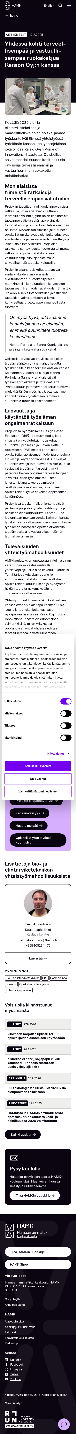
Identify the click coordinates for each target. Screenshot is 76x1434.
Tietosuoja (12, 1343)
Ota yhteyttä (12, 1299)
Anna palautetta (15, 1304)
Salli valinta (38, 778)
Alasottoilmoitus (15, 1321)
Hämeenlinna (58, 978)
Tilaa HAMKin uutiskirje (33, 1195)
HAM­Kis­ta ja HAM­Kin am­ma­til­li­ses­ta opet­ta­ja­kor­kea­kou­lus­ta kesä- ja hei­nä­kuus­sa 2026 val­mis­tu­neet (35, 1117)
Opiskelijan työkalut (54, 1394)
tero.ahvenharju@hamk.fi (38, 940)
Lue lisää (36, 958)
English (49, 5)
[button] (64, 1424)
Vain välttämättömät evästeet (38, 791)
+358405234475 (38, 945)
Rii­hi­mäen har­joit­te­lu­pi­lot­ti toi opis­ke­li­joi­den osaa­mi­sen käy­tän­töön (36, 1036)
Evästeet (10, 1332)
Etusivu (14, 15)
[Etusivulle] (17, 5)
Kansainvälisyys (28, 813)
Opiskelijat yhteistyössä (34, 984)
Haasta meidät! (27, 826)
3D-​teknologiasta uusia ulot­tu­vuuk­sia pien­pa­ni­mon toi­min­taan (36, 1090)
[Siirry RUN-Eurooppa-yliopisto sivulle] (19, 1419)
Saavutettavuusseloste (19, 1337)
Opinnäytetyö (13, 1403)
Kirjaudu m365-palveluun (21, 1394)
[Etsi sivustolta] (60, 5)
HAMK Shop (19, 1264)
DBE (45, 978)
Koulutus (11, 984)
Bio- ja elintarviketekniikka (23, 978)
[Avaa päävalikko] (69, 5)
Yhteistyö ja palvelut (19, 990)
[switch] (66, 713)
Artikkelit (16, 35)
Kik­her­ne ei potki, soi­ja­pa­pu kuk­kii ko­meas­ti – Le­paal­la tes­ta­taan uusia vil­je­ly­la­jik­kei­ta (33, 1063)
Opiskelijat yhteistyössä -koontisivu (35, 840)
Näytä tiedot (55, 753)
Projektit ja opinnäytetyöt (34, 801)
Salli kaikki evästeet (38, 765)
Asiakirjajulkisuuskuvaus (20, 1327)
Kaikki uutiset (21, 1135)
